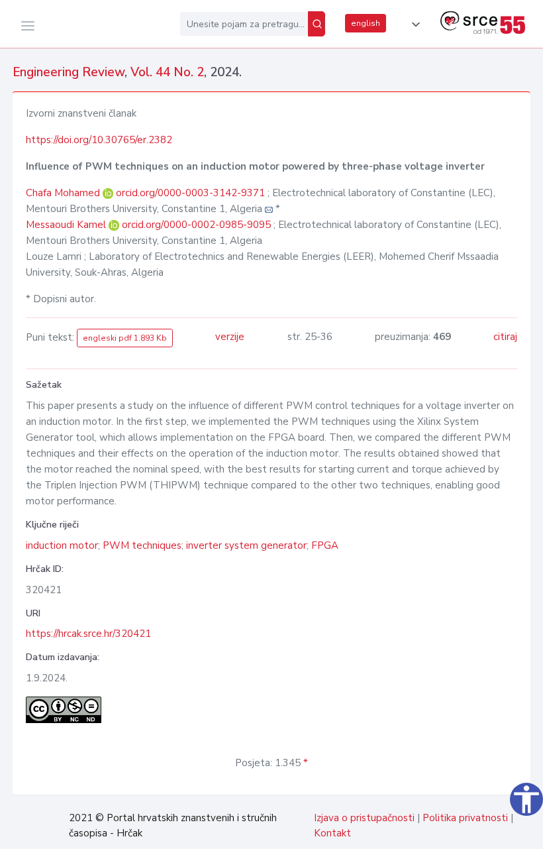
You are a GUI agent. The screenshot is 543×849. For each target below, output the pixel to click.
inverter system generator (246, 545)
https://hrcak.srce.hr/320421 (88, 633)
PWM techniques (142, 545)
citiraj (505, 336)
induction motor (62, 545)
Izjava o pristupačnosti (364, 817)
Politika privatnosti (465, 817)
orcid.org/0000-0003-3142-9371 (190, 192)
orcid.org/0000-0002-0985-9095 (196, 224)
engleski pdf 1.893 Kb (125, 338)
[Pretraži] (316, 23)
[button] (413, 24)
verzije (229, 336)
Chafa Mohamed (64, 192)
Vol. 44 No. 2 (167, 72)
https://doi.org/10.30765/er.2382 (99, 139)
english (365, 23)
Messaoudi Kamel (67, 224)
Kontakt (332, 833)
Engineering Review (68, 72)
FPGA (324, 545)
